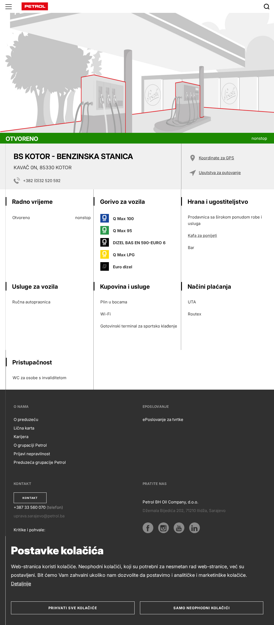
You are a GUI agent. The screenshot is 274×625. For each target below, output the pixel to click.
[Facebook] (148, 527)
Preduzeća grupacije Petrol (40, 462)
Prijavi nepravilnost (32, 453)
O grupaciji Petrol (30, 445)
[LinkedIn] (194, 527)
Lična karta (24, 428)
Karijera (21, 436)
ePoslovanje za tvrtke (163, 419)
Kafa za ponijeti (202, 235)
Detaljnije (21, 583)
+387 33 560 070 (29, 507)
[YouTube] (179, 527)
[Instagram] (163, 527)
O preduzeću (26, 419)
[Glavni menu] (8, 6)
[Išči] (266, 6)
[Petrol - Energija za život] (34, 6)
